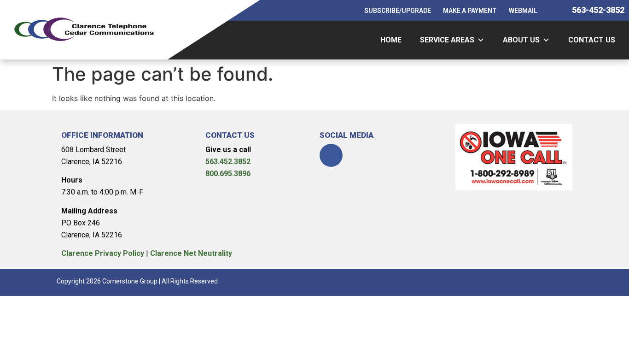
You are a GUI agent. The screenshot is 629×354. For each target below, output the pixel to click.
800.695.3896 (227, 173)
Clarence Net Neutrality (191, 253)
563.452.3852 (227, 161)
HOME (391, 39)
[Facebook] (331, 155)
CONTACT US (591, 39)
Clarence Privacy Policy (102, 253)
